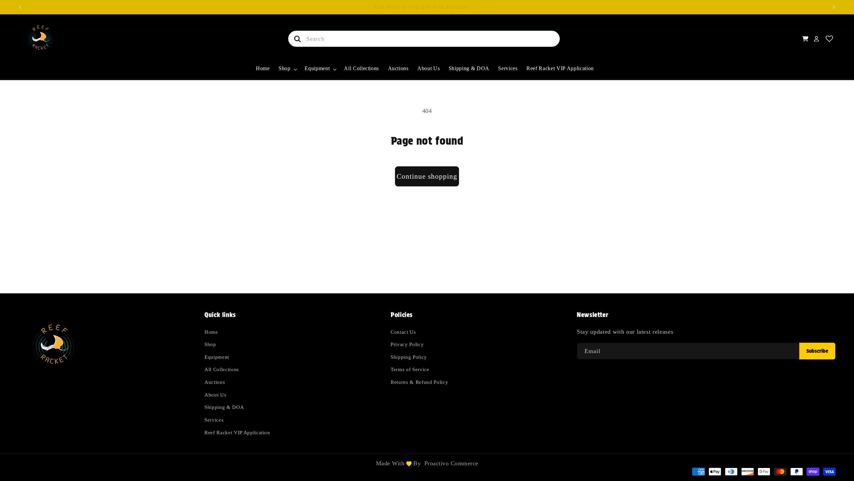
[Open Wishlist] (829, 39)
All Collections (221, 369)
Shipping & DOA (224, 407)
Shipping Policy (409, 357)
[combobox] (424, 39)
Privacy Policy (407, 344)
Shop (210, 344)
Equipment (216, 357)
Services (214, 420)
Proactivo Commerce (451, 463)
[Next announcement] (834, 7)
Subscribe (817, 351)
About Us (215, 394)
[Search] (296, 39)
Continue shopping (427, 176)
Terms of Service (410, 369)
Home (211, 332)
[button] (287, 72)
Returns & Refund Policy (419, 382)
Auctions (214, 382)
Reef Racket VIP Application (237, 432)
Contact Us (403, 332)
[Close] (570, 39)
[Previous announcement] (20, 7)
